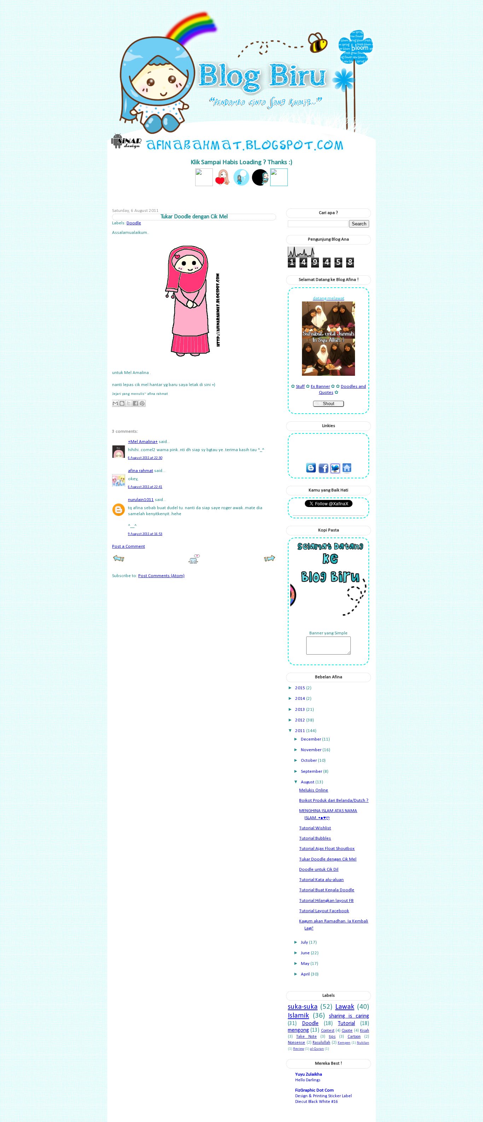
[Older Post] (269, 561)
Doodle (134, 223)
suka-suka (303, 1007)
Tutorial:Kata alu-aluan (321, 880)
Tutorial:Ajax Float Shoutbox (327, 848)
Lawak (344, 1007)
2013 (300, 709)
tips (332, 1037)
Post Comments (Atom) (161, 576)
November (311, 750)
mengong (298, 1030)
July (305, 942)
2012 (300, 720)
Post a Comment (128, 546)
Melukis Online (313, 790)
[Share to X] (128, 403)
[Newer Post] (118, 561)
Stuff (300, 386)
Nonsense (296, 1043)
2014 (300, 698)
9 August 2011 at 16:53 (145, 534)
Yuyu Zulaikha (308, 1074)
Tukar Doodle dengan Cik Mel (327, 859)
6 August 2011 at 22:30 (145, 458)
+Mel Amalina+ (143, 441)
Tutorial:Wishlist (315, 828)
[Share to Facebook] (135, 403)
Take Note (306, 1037)
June (306, 953)
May (305, 963)
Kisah (364, 1031)
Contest (327, 1031)
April (306, 974)
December (311, 739)
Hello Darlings (307, 1080)
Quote (347, 1031)
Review (298, 1049)
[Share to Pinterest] (142, 403)
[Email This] (115, 403)
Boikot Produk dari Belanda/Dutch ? (333, 800)
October (309, 760)
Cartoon (354, 1037)
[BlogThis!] (122, 403)
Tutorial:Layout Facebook (324, 911)
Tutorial (346, 1023)
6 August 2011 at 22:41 (145, 487)
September (312, 771)
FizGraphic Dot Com (314, 1090)
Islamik (298, 1015)
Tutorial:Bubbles (315, 838)
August (308, 782)
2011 (300, 731)
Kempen (344, 1043)
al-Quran (317, 1049)
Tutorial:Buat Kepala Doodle (326, 890)
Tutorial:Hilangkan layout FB (326, 900)
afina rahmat (140, 470)
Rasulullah (321, 1043)
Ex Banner (320, 386)
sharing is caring (349, 1016)
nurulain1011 (141, 499)
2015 (300, 688)
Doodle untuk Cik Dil (318, 869)
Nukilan (363, 1043)
